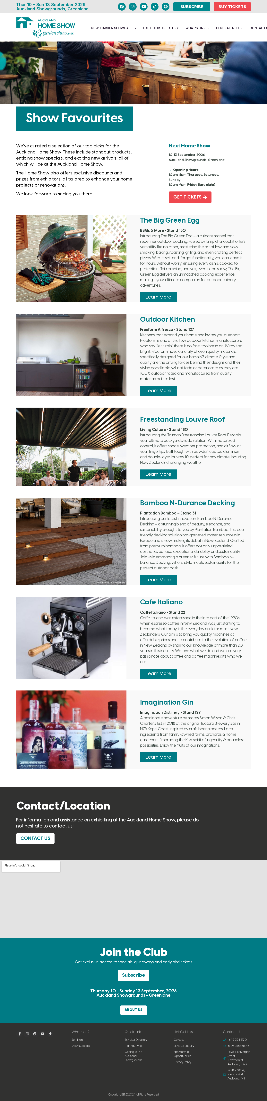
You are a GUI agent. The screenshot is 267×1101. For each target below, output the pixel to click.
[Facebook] (122, 7)
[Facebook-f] (19, 1034)
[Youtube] (144, 7)
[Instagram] (133, 7)
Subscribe (133, 975)
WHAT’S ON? (195, 28)
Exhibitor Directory (161, 28)
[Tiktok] (155, 7)
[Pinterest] (165, 7)
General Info (227, 28)
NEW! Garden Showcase (112, 28)
